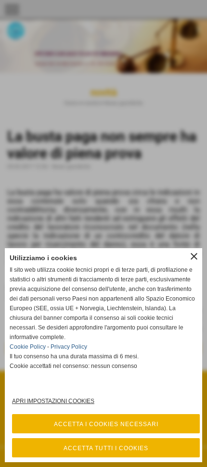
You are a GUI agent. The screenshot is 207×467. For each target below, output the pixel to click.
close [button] (194, 256)
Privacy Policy (69, 346)
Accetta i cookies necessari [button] (106, 424)
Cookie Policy (28, 346)
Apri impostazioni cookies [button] (53, 401)
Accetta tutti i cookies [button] (106, 448)
